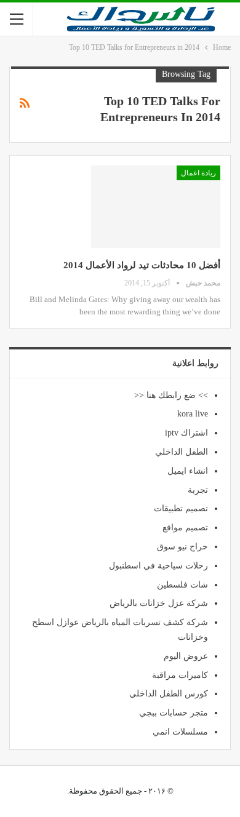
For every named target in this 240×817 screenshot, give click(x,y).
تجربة (198, 490)
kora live (192, 413)
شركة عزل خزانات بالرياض (159, 603)
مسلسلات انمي (180, 731)
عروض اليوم (186, 656)
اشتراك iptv (186, 432)
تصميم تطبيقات (181, 508)
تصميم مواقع (185, 527)
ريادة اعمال (198, 173)
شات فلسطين (182, 584)
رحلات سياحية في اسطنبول (158, 565)
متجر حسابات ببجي (173, 712)
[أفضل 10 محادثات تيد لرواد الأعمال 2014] (155, 206)
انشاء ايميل (187, 471)
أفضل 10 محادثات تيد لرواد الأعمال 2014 (141, 265)
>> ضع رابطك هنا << (171, 395)
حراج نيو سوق (182, 546)
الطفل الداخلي (181, 451)
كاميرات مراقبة (180, 675)
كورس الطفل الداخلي (168, 693)
